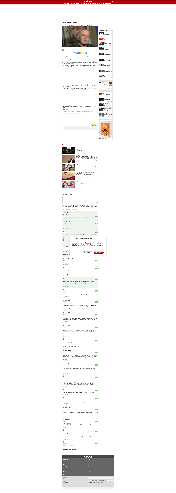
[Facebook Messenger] (79, 53)
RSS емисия (66, 477)
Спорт (95, 3)
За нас (64, 478)
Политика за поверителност (86, 250)
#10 (67, 274)
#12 (68, 296)
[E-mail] (81, 53)
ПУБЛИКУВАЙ (95, 203)
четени (102, 91)
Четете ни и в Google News (69, 128)
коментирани (106, 91)
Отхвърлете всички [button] (87, 252)
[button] (77, 254)
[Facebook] (74, 53)
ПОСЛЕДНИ (64, 212)
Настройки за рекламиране (81, 248)
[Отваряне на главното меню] (63, 1)
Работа (64, 481)
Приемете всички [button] (98, 252)
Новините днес (65, 459)
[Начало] (88, 1)
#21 (67, 445)
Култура (106, 3)
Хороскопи (98, 3)
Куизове (89, 474)
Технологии (89, 3)
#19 (67, 403)
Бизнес (81, 3)
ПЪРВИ (68, 212)
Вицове (64, 474)
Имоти (84, 3)
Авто (86, 3)
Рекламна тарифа (65, 482)
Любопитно (102, 3)
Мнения (73, 3)
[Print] (86, 53)
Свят (71, 3)
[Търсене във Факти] (112, 1)
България (68, 3)
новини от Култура (104, 30)
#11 (67, 296)
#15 (67, 359)
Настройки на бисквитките (76, 250)
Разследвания (77, 3)
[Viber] (83, 53)
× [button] (104, 237)
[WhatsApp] (77, 53)
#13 (67, 321)
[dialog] (88, 246)
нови (111, 91)
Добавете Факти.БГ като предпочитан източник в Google (98, 480)
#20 (67, 433)
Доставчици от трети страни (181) (86, 244)
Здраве (89, 471)
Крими (93, 3)
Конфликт (109, 3)
